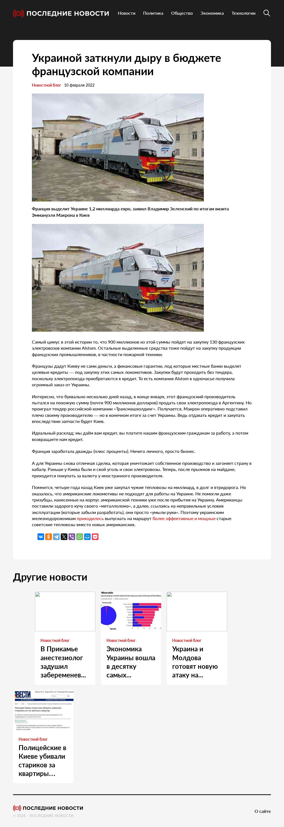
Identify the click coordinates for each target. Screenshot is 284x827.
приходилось (90, 518)
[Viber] (72, 536)
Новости (126, 13)
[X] (64, 536)
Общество (182, 13)
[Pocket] (95, 536)
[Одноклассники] (48, 536)
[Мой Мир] (87, 536)
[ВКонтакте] (40, 536)
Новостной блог (46, 85)
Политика (153, 13)
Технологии (243, 13)
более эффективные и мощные (184, 518)
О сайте (263, 811)
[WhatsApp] (79, 536)
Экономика (212, 13)
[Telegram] (56, 536)
